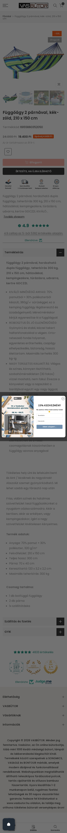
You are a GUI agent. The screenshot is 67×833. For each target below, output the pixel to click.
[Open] (9, 824)
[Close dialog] (62, 398)
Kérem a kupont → (49, 427)
